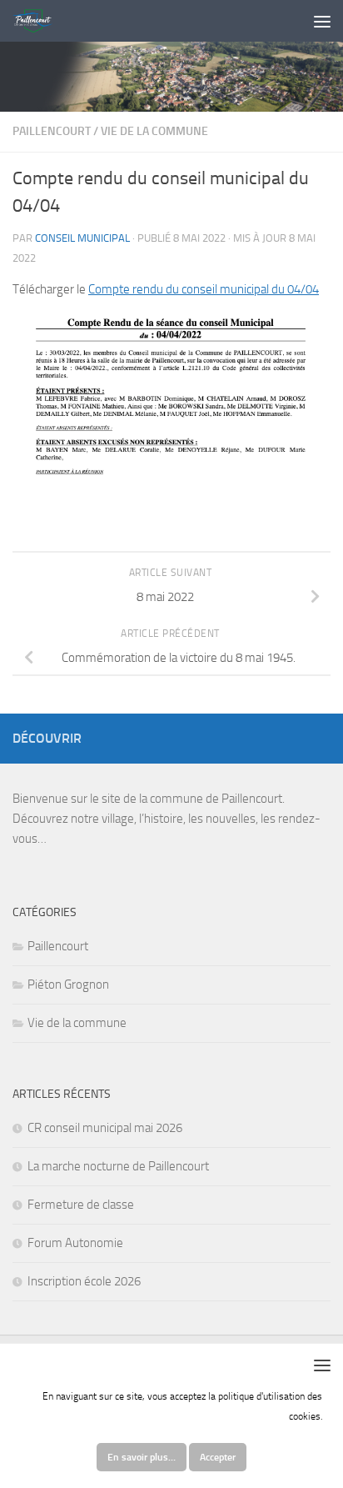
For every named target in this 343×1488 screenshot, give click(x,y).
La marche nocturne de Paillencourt (118, 1166)
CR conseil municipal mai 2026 (104, 1127)
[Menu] (322, 21)
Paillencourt (51, 131)
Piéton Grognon (68, 984)
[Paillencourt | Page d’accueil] (39, 21)
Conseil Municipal (82, 238)
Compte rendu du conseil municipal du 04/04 (203, 289)
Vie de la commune (154, 131)
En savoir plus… (141, 1457)
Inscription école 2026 (84, 1281)
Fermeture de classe (80, 1204)
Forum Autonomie (75, 1242)
